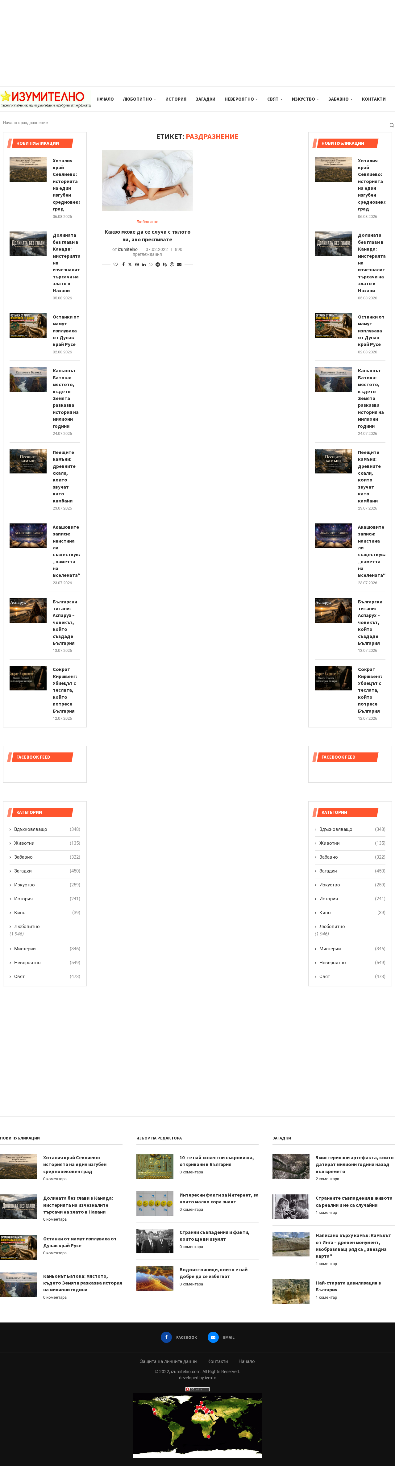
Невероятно (239, 99)
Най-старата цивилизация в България (348, 1286)
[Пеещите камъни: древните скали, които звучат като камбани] (333, 461)
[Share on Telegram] (158, 264)
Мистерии (352, 949)
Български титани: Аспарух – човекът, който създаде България (370, 622)
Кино (352, 912)
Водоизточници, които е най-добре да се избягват (214, 1272)
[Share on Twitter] (130, 264)
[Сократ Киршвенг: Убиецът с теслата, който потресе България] (333, 678)
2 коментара (327, 1179)
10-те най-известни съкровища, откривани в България (217, 1160)
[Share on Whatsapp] (150, 264)
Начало (105, 99)
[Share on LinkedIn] (144, 264)
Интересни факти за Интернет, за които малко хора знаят (219, 1198)
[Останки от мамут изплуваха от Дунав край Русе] (333, 325)
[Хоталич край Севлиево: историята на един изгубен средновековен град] (333, 169)
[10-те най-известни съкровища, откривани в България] (154, 1166)
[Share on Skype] (165, 264)
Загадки (205, 99)
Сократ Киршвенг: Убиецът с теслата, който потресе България (370, 690)
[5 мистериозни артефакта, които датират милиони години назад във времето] (291, 1166)
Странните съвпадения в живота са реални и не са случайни (354, 1201)
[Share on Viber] (172, 264)
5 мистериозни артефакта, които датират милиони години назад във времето (355, 1164)
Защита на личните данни (168, 1361)
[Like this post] (116, 264)
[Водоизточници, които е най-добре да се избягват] (154, 1278)
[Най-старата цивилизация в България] (291, 1291)
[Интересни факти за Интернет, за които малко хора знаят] (154, 1203)
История (175, 99)
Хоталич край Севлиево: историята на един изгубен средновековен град (371, 184)
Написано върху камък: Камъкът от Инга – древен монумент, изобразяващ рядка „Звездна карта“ (353, 1245)
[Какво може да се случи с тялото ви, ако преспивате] (147, 180)
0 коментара (55, 1179)
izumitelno (128, 249)
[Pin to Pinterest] (137, 264)
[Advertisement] (185, 43)
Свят (273, 99)
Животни (352, 843)
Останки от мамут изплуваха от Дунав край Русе (371, 331)
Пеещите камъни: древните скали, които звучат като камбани (369, 476)
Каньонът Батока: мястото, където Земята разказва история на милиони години (371, 398)
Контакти (374, 99)
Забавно (338, 99)
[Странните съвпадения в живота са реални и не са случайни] (291, 1206)
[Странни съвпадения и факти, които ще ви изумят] (154, 1241)
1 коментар (326, 1212)
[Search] (392, 125)
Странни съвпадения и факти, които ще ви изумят (215, 1235)
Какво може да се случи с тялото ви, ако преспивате (147, 235)
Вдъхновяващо (352, 829)
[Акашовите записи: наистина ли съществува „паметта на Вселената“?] (333, 535)
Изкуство (303, 99)
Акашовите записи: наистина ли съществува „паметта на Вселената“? (371, 551)
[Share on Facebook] (123, 264)
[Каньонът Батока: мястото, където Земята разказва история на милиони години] (333, 379)
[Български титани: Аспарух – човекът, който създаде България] (333, 610)
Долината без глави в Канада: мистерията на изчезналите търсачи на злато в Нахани (371, 262)
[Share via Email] (179, 264)
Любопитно (137, 99)
